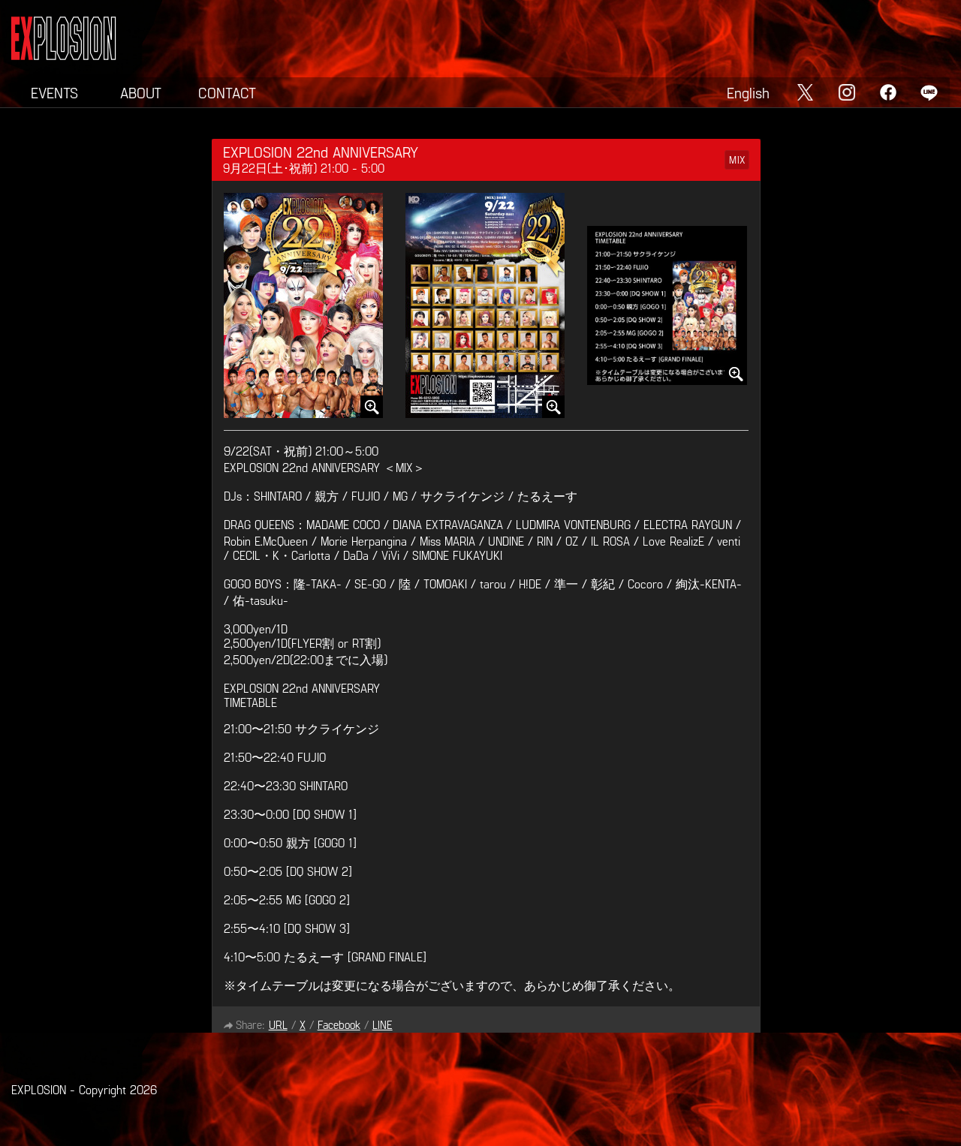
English (748, 92)
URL (278, 1024)
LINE (382, 1024)
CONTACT (227, 92)
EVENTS (54, 92)
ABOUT (140, 92)
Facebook (339, 1024)
